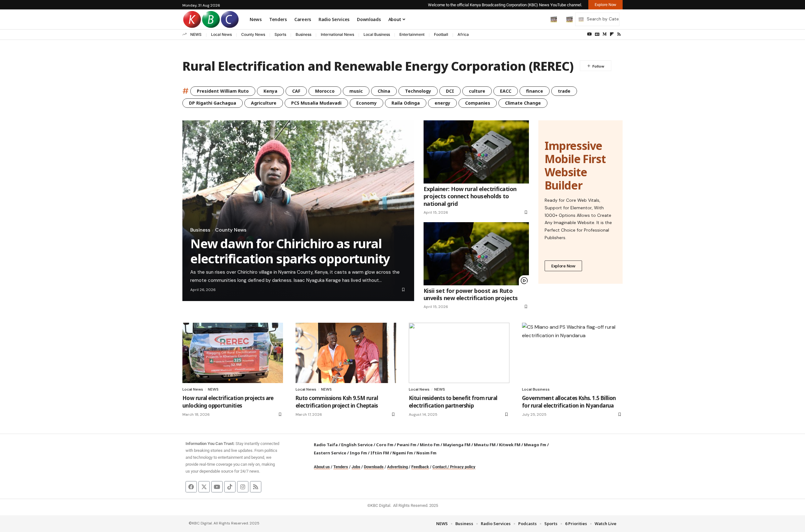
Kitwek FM (509, 444)
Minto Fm (430, 444)
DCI (450, 91)
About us (322, 466)
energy (442, 103)
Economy (366, 103)
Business (303, 34)
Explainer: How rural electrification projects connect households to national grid (470, 196)
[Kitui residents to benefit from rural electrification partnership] (459, 353)
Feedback (420, 466)
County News (253, 34)
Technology (418, 91)
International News (337, 34)
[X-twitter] (204, 486)
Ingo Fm (358, 453)
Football (441, 34)
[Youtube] (217, 486)
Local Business (377, 34)
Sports (280, 34)
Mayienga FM (456, 444)
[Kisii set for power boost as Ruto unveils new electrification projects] (476, 253)
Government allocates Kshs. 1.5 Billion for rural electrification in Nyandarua (569, 401)
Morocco (325, 91)
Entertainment (412, 34)
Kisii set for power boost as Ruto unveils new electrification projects (471, 294)
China (384, 91)
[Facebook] (191, 486)
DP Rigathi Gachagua (212, 103)
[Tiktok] (230, 486)
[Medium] (604, 34)
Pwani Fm (406, 444)
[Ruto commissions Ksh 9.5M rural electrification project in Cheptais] (346, 353)
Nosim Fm (425, 453)
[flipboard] (611, 34)
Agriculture (263, 103)
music (356, 91)
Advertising (397, 466)
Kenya (270, 91)
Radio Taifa (326, 444)
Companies (477, 103)
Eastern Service (330, 453)
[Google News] (597, 34)
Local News (221, 34)
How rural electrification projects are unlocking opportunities (228, 401)
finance (534, 91)
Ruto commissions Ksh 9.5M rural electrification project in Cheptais (337, 401)
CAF (296, 91)
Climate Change (523, 103)
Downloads (374, 466)
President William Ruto (223, 91)
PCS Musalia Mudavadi (316, 103)
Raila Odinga (405, 103)
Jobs (356, 466)
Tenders (340, 466)
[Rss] (619, 34)
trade (564, 91)
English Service (357, 444)
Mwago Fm (535, 444)
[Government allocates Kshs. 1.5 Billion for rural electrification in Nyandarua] (572, 353)
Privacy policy (462, 466)
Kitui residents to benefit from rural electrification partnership (453, 401)
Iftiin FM (379, 453)
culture (477, 91)
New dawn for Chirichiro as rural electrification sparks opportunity (290, 251)
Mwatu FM (485, 444)
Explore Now (563, 266)
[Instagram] (242, 486)
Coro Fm (384, 444)
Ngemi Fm (402, 453)
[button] (540, 19)
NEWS (196, 34)
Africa (463, 34)
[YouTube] (589, 34)
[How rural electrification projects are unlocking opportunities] (232, 353)
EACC (505, 91)
